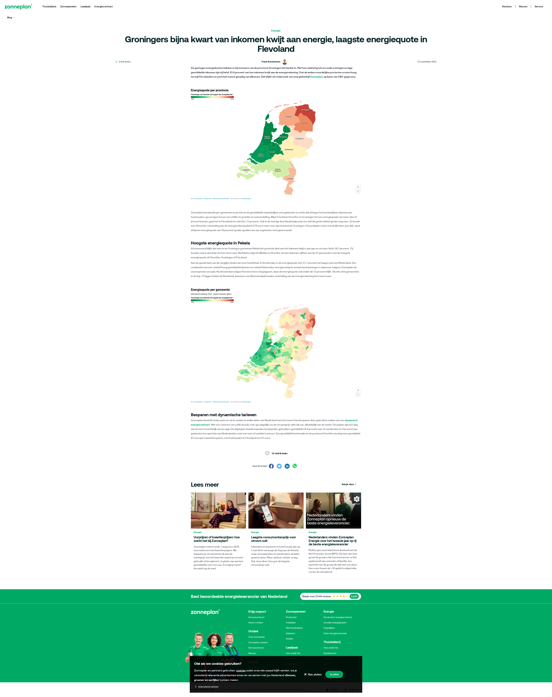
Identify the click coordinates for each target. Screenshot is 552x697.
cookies (241, 670)
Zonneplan (316, 76)
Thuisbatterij (332, 642)
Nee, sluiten (315, 674)
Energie (329, 611)
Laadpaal (292, 647)
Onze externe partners (208, 686)
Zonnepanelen (296, 611)
